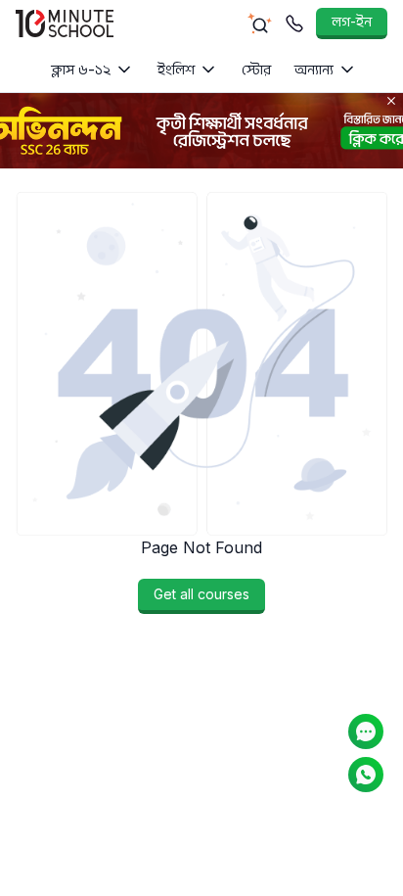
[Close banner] (391, 101)
